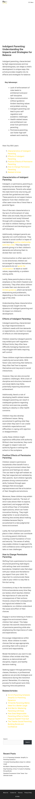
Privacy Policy (28, 792)
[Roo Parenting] (5, 2)
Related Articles (14, 172)
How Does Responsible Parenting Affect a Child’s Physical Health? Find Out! (18, 716)
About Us (5, 792)
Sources (20, 792)
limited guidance (9, 290)
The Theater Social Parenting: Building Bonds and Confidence (20, 724)
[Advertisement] (17, 27)
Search (5, 739)
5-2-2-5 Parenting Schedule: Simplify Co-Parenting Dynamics (19, 697)
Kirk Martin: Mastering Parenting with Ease (16, 766)
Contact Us (13, 792)
